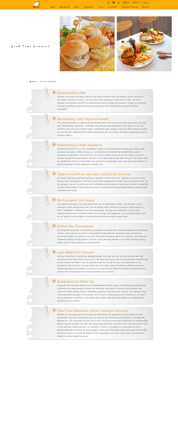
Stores (101, 7)
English (146, 2)
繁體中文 (126, 2)
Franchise (112, 7)
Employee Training (129, 7)
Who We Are (65, 7)
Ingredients (89, 7)
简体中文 (136, 2)
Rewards (145, 7)
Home (34, 81)
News (52, 7)
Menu (76, 7)
